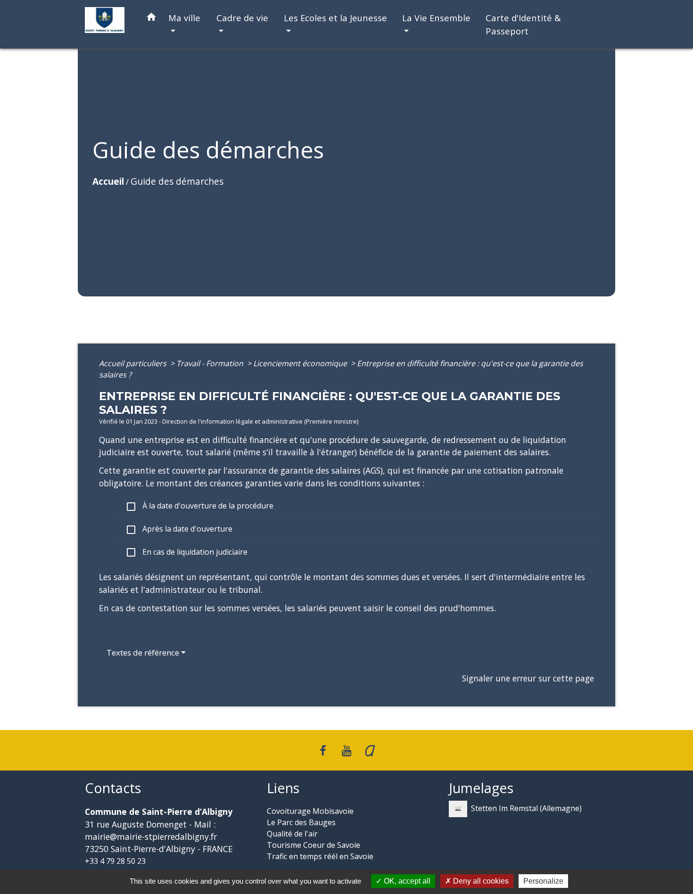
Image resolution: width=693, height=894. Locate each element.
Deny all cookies (480, 881)
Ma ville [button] (184, 18)
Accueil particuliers (133, 363)
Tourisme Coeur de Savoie (313, 845)
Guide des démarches (177, 181)
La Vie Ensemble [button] (436, 18)
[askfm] (370, 750)
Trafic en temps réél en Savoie (320, 856)
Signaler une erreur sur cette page (528, 678)
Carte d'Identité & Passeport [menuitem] (523, 24)
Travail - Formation (210, 363)
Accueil (108, 181)
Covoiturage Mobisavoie (310, 811)
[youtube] (346, 750)
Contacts (113, 788)
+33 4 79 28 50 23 (115, 861)
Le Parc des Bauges (301, 822)
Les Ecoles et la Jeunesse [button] (335, 18)
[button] (151, 19)
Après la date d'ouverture (178, 529)
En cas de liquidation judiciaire (186, 552)
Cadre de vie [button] (242, 18)
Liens (283, 788)
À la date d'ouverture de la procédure (199, 506)
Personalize (543, 881)
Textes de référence (143, 652)
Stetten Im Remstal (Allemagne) (526, 808)
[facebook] (323, 750)
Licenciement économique (301, 363)
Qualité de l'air (292, 833)
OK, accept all (406, 881)
